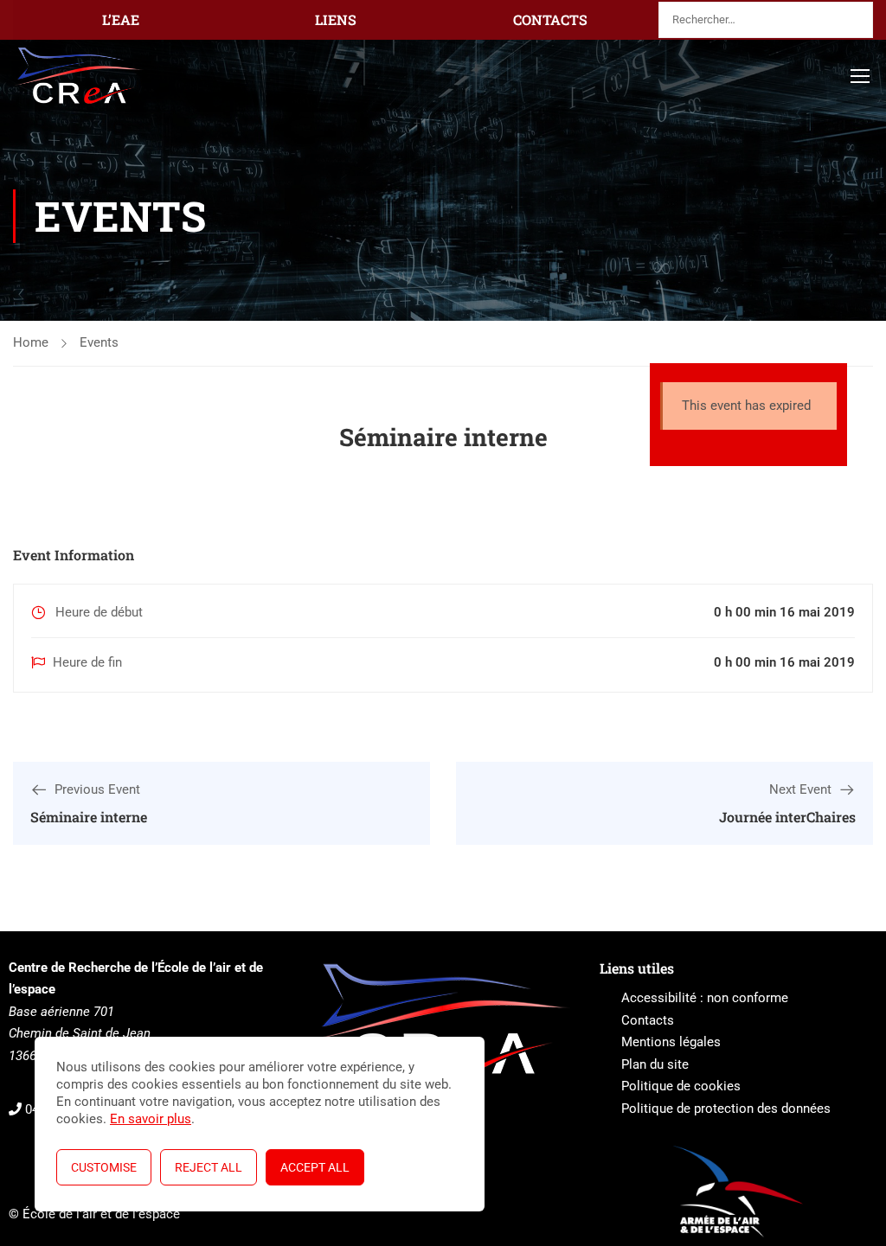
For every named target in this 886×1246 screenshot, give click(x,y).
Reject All (208, 1167)
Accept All (315, 1167)
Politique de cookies (681, 1086)
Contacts (647, 1020)
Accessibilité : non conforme (704, 998)
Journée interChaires (787, 817)
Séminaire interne (88, 817)
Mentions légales (671, 1042)
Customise (104, 1167)
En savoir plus (150, 1119)
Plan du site (655, 1064)
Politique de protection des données (726, 1108)
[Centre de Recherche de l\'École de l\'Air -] (79, 75)
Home (30, 342)
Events (99, 342)
